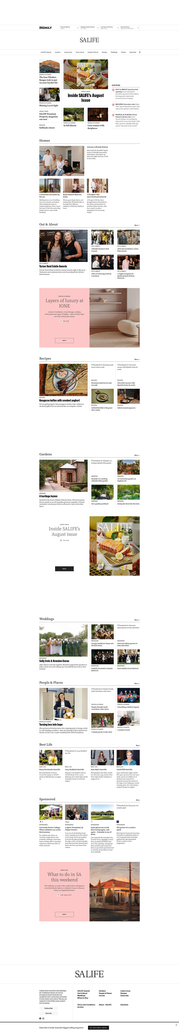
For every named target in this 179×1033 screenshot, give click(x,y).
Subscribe (133, 52)
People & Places (93, 52)
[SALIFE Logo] (89, 40)
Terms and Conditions (86, 1005)
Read (64, 340)
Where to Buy (82, 998)
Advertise (124, 1005)
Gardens (58, 52)
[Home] (49, 27)
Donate (49, 1013)
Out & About (80, 52)
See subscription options (98, 1028)
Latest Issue (68, 52)
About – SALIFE (105, 1005)
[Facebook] (40, 1018)
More (136, 225)
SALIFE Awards (46, 52)
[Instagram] (43, 1018)
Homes (123, 52)
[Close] (176, 1025)
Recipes (104, 52)
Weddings (114, 52)
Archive (80, 1007)
